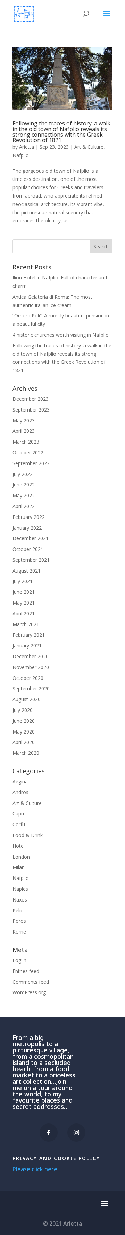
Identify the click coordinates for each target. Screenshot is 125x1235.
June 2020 (23, 721)
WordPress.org (29, 992)
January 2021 (27, 645)
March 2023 (25, 441)
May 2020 (23, 731)
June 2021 (23, 592)
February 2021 (28, 634)
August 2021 (26, 570)
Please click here (34, 1169)
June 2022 (23, 484)
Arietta (26, 147)
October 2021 (27, 549)
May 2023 (23, 420)
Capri (18, 813)
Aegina (20, 781)
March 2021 (25, 624)
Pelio (18, 910)
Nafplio (20, 155)
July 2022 (22, 474)
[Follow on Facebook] (49, 1132)
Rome (19, 931)
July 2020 (22, 710)
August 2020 (26, 699)
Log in (19, 960)
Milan (18, 867)
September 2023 (31, 409)
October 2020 (27, 678)
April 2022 (23, 506)
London (21, 856)
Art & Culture (88, 147)
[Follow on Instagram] (76, 1132)
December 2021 (30, 538)
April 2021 (23, 613)
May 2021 (23, 602)
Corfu (18, 824)
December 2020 (30, 656)
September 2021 (31, 560)
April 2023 (23, 431)
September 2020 (31, 688)
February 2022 (28, 517)
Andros (20, 792)
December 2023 (30, 399)
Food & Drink (27, 835)
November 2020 (30, 667)
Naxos (19, 899)
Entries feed (25, 971)
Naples (20, 888)
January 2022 (27, 527)
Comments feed (30, 982)
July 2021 (22, 581)
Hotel (18, 846)
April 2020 (23, 742)
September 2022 (31, 463)
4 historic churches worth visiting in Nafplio (60, 334)
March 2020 (25, 753)
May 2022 (23, 495)
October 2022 (27, 452)
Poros (19, 921)
